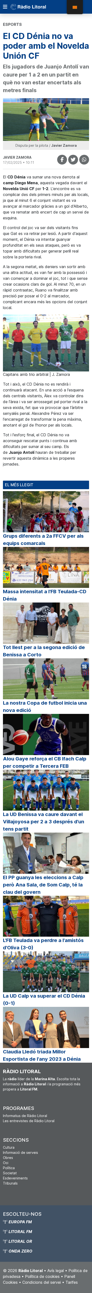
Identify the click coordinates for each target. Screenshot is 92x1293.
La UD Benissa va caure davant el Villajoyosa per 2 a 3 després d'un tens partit (43, 821)
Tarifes (72, 1282)
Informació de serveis (20, 1152)
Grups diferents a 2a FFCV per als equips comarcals (43, 539)
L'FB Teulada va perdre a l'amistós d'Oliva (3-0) (43, 944)
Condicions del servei (41, 1282)
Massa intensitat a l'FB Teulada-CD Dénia (44, 595)
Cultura (8, 1147)
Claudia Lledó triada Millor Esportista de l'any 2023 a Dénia (42, 1055)
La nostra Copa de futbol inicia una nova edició (45, 706)
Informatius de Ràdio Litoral (25, 1116)
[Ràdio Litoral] (35, 7)
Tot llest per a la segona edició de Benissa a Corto (44, 651)
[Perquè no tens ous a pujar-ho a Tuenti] (73, 160)
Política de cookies (42, 1276)
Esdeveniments (15, 1178)
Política (9, 1168)
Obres (8, 1158)
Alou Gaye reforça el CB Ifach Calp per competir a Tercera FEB (44, 762)
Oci (5, 1163)
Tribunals (10, 1183)
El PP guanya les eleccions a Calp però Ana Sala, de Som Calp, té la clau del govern (43, 885)
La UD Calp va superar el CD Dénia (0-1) (44, 999)
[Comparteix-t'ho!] (62, 160)
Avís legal (55, 1270)
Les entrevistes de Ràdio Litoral (28, 1121)
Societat (10, 1173)
